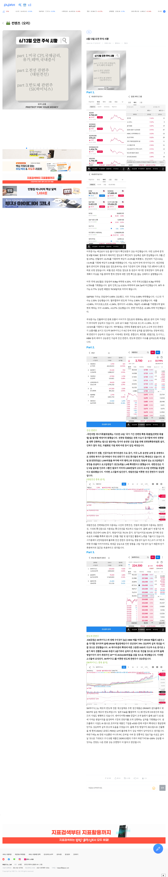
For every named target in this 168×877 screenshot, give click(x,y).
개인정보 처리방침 (20, 854)
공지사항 (59, 854)
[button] (26, 148)
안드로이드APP (48, 854)
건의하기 (75, 854)
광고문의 (67, 854)
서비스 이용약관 (6, 854)
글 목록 (109, 778)
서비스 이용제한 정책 (34, 854)
